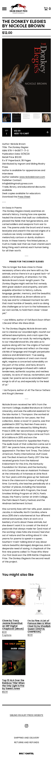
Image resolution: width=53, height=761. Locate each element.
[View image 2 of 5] (16, 117)
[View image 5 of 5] (46, 117)
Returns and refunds (26, 742)
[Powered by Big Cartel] (26, 754)
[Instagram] (26, 726)
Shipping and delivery (26, 737)
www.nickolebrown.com (32, 177)
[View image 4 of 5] (36, 117)
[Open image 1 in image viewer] (26, 75)
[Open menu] (4, 8)
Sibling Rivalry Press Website (26, 715)
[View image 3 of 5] (26, 117)
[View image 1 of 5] (6, 117)
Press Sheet (24, 196)
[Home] (18, 8)
